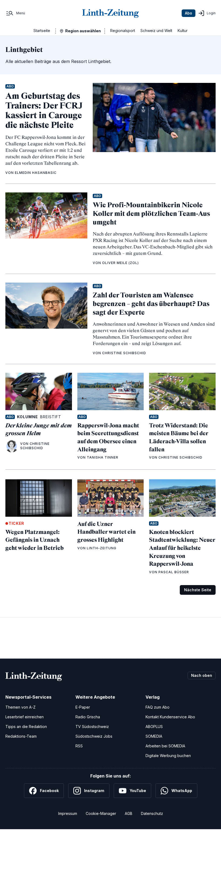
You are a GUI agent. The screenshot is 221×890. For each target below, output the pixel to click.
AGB (128, 813)
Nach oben (201, 675)
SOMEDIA (154, 736)
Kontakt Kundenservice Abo (170, 717)
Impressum (67, 813)
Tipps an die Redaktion (26, 726)
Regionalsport (122, 30)
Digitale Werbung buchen (168, 755)
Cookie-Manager (101, 813)
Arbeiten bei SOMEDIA (165, 746)
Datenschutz (152, 813)
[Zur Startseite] (110, 13)
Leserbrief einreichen (24, 717)
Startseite (41, 30)
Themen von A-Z (20, 707)
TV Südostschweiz (92, 726)
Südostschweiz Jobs (93, 736)
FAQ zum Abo (158, 707)
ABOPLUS (154, 726)
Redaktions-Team (21, 736)
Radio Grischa (87, 717)
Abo (188, 13)
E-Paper (82, 707)
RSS (79, 746)
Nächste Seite (197, 590)
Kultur (183, 30)
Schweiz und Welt (156, 30)
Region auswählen (83, 31)
